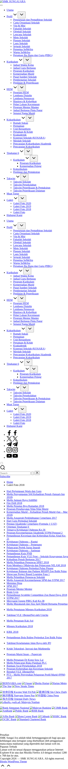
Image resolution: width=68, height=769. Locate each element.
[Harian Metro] (58, 683)
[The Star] (6, 686)
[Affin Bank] (7, 716)
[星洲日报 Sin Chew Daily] (51, 692)
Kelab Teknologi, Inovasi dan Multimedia (28, 648)
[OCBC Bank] (8, 719)
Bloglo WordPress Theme (13, 761)
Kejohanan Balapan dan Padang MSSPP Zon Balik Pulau (37, 571)
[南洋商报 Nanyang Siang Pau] (17, 695)
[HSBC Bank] (58, 716)
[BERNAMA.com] (10, 683)
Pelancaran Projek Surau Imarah (23, 547)
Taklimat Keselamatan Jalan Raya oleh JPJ (29, 643)
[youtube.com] (12, 457)
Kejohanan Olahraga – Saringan (23, 550)
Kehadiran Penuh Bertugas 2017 (24, 559)
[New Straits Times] (23, 686)
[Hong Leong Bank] (26, 716)
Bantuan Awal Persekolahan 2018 (24, 665)
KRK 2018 (12, 631)
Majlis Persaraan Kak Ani (20, 620)
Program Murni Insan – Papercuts (24, 654)
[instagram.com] (12, 451)
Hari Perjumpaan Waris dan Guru (24, 491)
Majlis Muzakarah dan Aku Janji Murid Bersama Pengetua (37, 603)
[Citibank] (44, 716)
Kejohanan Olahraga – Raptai (22, 541)
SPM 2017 (12, 586)
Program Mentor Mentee (19, 589)
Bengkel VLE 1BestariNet (20, 671)
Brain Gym (12, 592)
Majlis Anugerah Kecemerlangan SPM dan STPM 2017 (36, 580)
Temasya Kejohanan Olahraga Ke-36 (26, 529)
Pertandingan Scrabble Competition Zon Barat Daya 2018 (37, 595)
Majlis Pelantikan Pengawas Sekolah (26, 577)
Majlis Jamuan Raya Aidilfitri (22, 500)
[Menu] (1, 5)
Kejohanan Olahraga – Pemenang (24, 544)
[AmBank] (6, 710)
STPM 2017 (13, 598)
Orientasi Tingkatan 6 (18, 526)
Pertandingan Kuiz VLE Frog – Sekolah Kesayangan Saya (37, 556)
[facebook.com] (12, 434)
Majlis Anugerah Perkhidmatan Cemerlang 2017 (32, 518)
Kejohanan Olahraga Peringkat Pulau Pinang (30, 568)
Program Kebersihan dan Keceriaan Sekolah (30, 668)
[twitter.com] (12, 440)
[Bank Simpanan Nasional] (14, 707)
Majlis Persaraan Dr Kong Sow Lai (25, 659)
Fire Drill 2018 (14, 503)
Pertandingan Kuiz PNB (19, 553)
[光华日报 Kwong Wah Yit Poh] (18, 692)
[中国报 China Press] (47, 695)
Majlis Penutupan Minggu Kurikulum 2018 (29, 609)
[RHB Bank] (36, 710)
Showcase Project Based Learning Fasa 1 (28, 574)
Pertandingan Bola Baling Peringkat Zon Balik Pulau (34, 637)
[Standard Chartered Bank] (31, 719)
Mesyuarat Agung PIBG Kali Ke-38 (25, 601)
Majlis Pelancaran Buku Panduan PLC (27, 662)
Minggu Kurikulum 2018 (20, 626)
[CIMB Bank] (60, 707)
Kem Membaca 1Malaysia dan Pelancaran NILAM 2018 (36, 565)
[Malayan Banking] (40, 707)
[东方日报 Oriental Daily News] (17, 699)
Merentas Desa (14, 583)
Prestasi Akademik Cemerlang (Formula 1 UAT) (32, 523)
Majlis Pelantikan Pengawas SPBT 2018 (28, 562)
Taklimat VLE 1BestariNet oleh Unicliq (27, 615)
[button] (32, 473)
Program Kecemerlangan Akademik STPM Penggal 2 (35, 532)
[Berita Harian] (41, 683)
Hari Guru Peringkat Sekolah (22, 520)
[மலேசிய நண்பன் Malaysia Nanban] (20, 702)
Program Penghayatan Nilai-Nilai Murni (27, 509)
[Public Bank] (20, 710)
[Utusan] (27, 683)
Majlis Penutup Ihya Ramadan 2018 (25, 506)
